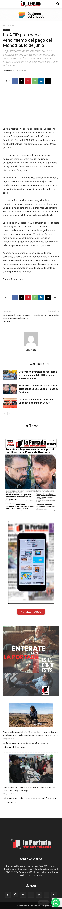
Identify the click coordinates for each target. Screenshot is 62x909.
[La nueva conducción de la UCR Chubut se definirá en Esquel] (10, 403)
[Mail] (23, 895)
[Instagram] (15, 894)
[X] (21, 81)
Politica (13, 25)
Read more (20, 747)
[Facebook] (15, 81)
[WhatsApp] (35, 81)
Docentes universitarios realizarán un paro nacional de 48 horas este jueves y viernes (38, 375)
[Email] (48, 81)
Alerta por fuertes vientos (46, 315)
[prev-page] (4, 413)
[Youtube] (54, 895)
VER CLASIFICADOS (31, 611)
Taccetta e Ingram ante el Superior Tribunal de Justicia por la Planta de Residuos (39, 389)
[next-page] (9, 413)
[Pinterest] (28, 81)
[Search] (58, 4)
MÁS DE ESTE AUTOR (39, 364)
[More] (55, 81)
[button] (5, 4)
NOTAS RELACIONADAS (15, 364)
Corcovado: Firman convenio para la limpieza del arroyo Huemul (16, 318)
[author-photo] (31, 346)
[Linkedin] (41, 81)
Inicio (5, 25)
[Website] (39, 895)
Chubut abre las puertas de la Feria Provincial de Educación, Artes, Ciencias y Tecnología (30, 789)
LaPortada (10, 71)
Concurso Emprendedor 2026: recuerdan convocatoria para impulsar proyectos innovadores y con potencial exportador (30, 733)
